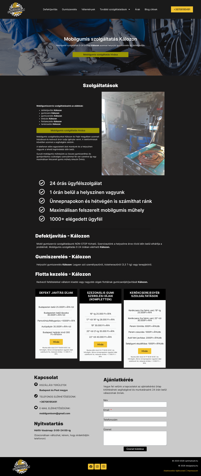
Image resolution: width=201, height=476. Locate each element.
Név (105, 400)
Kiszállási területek (53, 385)
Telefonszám (110, 419)
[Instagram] (97, 466)
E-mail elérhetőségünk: (55, 408)
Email (106, 410)
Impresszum (192, 470)
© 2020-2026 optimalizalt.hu (185, 461)
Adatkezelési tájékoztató (175, 470)
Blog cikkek (151, 9)
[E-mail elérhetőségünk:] (36, 407)
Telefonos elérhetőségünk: (57, 396)
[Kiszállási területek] (36, 384)
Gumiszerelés (69, 9)
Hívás (56, 342)
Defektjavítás (50, 9)
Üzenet (107, 429)
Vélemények (88, 9)
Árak (137, 9)
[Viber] (104, 466)
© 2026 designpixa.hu (188, 466)
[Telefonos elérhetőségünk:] (36, 396)
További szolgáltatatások (113, 9)
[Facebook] (91, 466)
